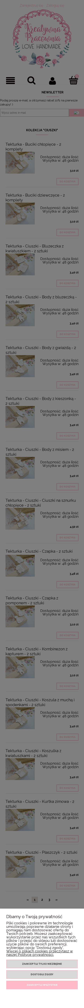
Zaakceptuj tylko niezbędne (42, 964)
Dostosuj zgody (42, 974)
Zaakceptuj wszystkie (42, 985)
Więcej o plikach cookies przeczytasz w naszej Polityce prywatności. (39, 953)
